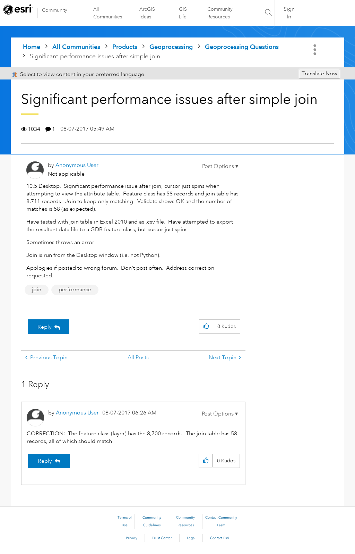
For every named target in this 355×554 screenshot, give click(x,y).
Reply (44, 327)
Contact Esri (219, 538)
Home (31, 46)
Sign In (289, 13)
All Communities (107, 13)
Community (54, 10)
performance (75, 289)
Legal (191, 538)
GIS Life (183, 13)
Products (124, 46)
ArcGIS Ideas (147, 13)
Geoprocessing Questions (242, 46)
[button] (220, 166)
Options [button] (315, 49)
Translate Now (319, 73)
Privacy (131, 538)
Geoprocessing (171, 46)
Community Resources (220, 13)
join (36, 289)
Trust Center (162, 538)
